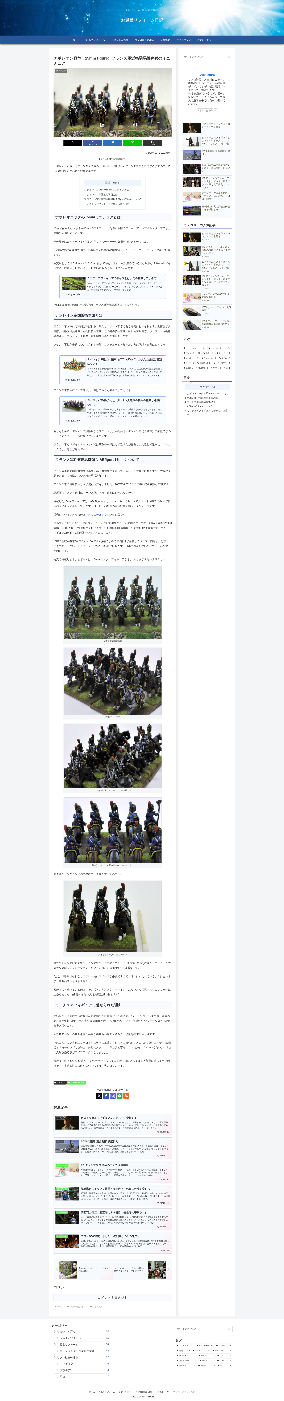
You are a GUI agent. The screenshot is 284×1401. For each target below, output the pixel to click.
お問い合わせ (188, 1392)
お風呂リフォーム (107, 1392)
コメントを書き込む (113, 1297)
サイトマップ (173, 1392)
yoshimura (207, 74)
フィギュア (61, 1082)
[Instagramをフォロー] (113, 1096)
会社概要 (159, 1392)
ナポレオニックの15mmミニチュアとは (108, 189)
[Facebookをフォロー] (106, 1096)
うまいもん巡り (125, 1392)
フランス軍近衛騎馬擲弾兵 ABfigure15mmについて (114, 199)
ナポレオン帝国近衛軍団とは (102, 194)
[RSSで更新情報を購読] (126, 1096)
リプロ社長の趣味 (78, 1082)
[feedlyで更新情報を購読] (119, 1096)
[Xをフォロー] (99, 1096)
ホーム (92, 1392)
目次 (108, 182)
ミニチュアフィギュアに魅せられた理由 (108, 204)
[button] (152, 143)
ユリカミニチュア (93, 514)
